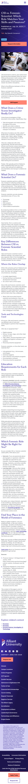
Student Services (6, 679)
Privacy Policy (19, 758)
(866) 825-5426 (16, 655)
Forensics (6, 624)
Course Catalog (6, 693)
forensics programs (14, 507)
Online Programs (6, 673)
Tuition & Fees (5, 686)
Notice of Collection (14, 765)
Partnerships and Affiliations (10, 716)
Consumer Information (19, 755)
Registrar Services (6, 699)
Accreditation (5, 706)
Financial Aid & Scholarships (10, 689)
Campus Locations (7, 669)
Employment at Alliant (8, 709)
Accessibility (6, 755)
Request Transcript (7, 696)
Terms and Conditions (14, 762)
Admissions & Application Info (10, 683)
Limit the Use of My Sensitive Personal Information (14, 769)
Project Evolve (5, 719)
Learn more (4, 549)
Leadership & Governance (9, 713)
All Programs (5, 676)
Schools (3, 666)
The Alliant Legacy (7, 703)
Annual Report (8, 758)
